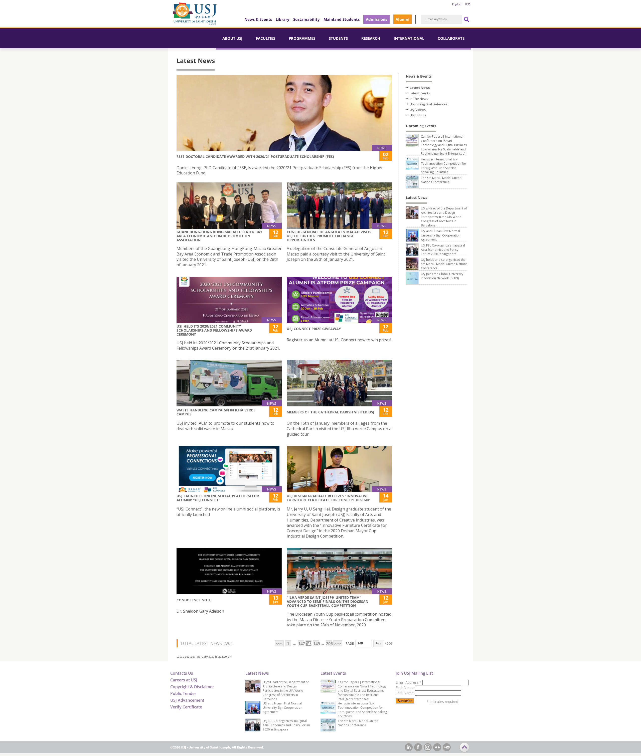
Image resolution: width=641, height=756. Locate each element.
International (409, 38)
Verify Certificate (186, 707)
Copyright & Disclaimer (192, 686)
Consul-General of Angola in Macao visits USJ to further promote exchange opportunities (329, 235)
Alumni (402, 19)
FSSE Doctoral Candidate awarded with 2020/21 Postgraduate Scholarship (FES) (255, 156)
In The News (419, 98)
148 (308, 643)
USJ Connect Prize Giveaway (314, 328)
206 (329, 643)
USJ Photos (418, 115)
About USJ (232, 38)
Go (378, 643)
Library (282, 19)
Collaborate (451, 38)
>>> (337, 643)
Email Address (408, 682)
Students (338, 38)
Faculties (265, 38)
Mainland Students (342, 19)
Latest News (420, 87)
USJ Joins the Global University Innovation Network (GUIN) (442, 276)
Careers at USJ (183, 680)
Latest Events (420, 93)
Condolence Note (194, 600)
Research (370, 38)
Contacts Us (181, 673)
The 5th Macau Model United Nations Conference (441, 180)
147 (301, 643)
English (456, 4)
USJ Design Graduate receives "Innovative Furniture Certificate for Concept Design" (329, 497)
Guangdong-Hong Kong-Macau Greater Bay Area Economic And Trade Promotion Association (219, 235)
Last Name (405, 692)
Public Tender (183, 693)
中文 (467, 4)
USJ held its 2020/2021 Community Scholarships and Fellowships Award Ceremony (214, 330)
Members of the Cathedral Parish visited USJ (330, 412)
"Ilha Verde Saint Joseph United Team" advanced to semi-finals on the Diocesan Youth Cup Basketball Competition (327, 601)
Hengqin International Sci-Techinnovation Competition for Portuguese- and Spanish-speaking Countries (443, 165)
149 (316, 643)
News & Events (258, 19)
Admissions (376, 19)
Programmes (302, 38)
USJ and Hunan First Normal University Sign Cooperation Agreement (440, 235)
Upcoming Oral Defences (428, 104)
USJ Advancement (187, 700)
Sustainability (306, 19)
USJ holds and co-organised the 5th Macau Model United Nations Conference (444, 264)
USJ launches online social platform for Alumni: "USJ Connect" (218, 497)
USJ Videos (418, 109)
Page (350, 643)
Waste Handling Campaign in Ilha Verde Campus (216, 412)
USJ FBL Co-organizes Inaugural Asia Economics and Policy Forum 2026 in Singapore (443, 249)
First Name (405, 687)
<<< (279, 643)
